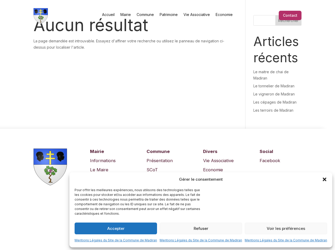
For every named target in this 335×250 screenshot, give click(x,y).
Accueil (108, 14)
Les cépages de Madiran (275, 102)
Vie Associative (196, 14)
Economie (224, 14)
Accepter (116, 228)
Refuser (201, 228)
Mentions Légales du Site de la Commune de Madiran (116, 240)
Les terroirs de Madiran (273, 110)
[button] (324, 179)
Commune (145, 14)
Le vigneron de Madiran (274, 94)
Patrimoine (169, 14)
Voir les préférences (286, 228)
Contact (290, 15)
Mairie (125, 14)
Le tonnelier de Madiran (273, 86)
